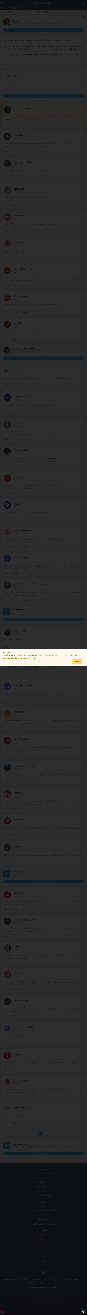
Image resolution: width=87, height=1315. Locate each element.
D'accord (77, 661)
